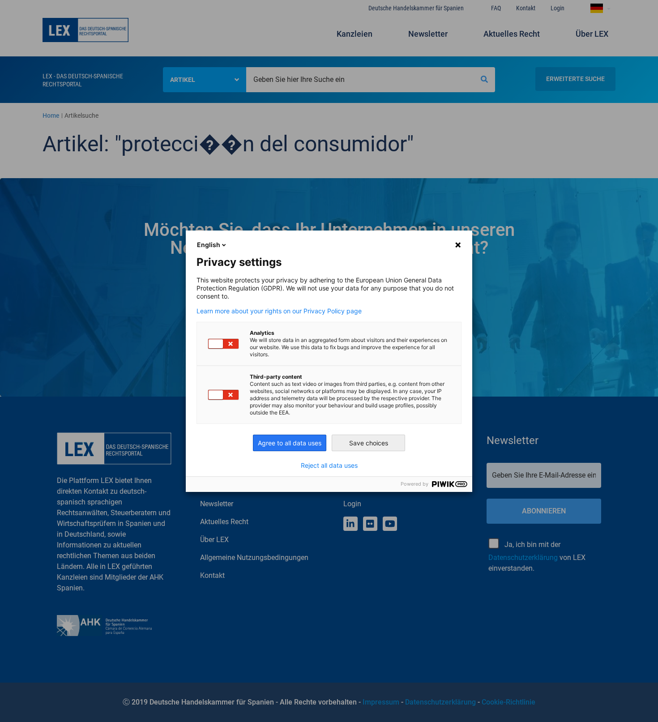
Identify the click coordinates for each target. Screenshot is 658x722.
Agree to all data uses (289, 443)
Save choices (368, 443)
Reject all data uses (329, 465)
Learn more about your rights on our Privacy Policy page (279, 311)
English (208, 244)
